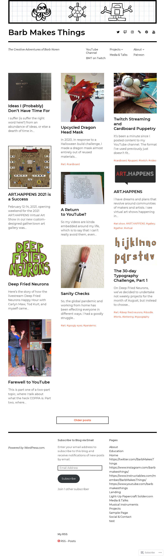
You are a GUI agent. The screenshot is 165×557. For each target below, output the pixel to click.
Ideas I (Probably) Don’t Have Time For (29, 108)
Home (113, 455)
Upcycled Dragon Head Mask (78, 129)
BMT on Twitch (96, 58)
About (138, 49)
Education (116, 451)
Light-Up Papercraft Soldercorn (131, 496)
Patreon (139, 54)
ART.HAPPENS (128, 191)
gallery (151, 223)
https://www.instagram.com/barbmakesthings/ (132, 469)
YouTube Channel (92, 51)
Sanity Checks (75, 293)
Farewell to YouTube (29, 382)
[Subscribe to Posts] (59, 541)
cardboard (74, 164)
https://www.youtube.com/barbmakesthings (131, 486)
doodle (149, 312)
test (112, 521)
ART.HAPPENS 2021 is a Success (29, 196)
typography (142, 316)
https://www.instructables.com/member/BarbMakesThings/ (132, 477)
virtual (129, 228)
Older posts (82, 420)
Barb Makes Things (46, 32)
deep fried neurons (131, 312)
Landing (115, 492)
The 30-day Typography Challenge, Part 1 (130, 276)
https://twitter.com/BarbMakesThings (131, 461)
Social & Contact (120, 516)
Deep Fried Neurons (28, 284)
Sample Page (118, 512)
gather (119, 228)
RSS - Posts (68, 541)
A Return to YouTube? (73, 212)
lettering (129, 316)
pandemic (90, 325)
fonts (118, 316)
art (64, 164)
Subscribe (69, 478)
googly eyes (75, 325)
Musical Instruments (123, 504)
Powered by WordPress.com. (26, 447)
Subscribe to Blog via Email (76, 440)
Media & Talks (118, 54)
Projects (115, 49)
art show (120, 223)
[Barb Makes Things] (82, 12)
